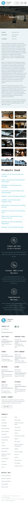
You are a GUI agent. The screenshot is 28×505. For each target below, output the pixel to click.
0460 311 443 (18, 354)
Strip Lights (17, 441)
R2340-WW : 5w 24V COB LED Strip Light (12, 227)
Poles (16, 417)
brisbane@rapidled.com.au (7, 372)
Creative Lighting (19, 451)
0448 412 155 (4, 369)
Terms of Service (9, 500)
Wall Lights (4, 434)
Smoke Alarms (18, 460)
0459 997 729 (18, 339)
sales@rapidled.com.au (7, 332)
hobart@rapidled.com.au (7, 388)
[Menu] (25, 3)
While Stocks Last (19, 466)
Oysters (16, 457)
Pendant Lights (5, 448)
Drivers (3, 442)
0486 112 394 (4, 384)
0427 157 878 (4, 354)
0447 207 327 (18, 371)
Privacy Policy (4, 487)
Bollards (3, 420)
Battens (16, 449)
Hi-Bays (3, 445)
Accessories (4, 417)
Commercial (17, 430)
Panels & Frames (5, 428)
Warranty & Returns (6, 475)
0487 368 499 (18, 384)
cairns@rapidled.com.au (20, 373)
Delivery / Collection (6, 478)
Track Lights (17, 463)
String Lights (17, 420)
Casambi (3, 461)
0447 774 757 (4, 386)
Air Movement (4, 458)
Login (17, 3)
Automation (17, 427)
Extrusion (17, 454)
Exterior (16, 433)
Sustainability (4, 484)
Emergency (4, 464)
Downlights (4, 423)
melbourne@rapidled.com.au (20, 387)
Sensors (16, 438)
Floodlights (4, 425)
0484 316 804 (18, 356)
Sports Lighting (5, 431)
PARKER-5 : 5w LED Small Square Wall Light (13, 196)
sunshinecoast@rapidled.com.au (20, 341)
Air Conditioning (5, 437)
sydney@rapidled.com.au (7, 356)
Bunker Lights (4, 440)
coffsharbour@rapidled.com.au (20, 358)
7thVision (8, 497)
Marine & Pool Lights (19, 436)
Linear (2, 467)
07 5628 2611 (6, 329)
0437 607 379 (18, 369)
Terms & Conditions (6, 481)
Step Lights (4, 451)
